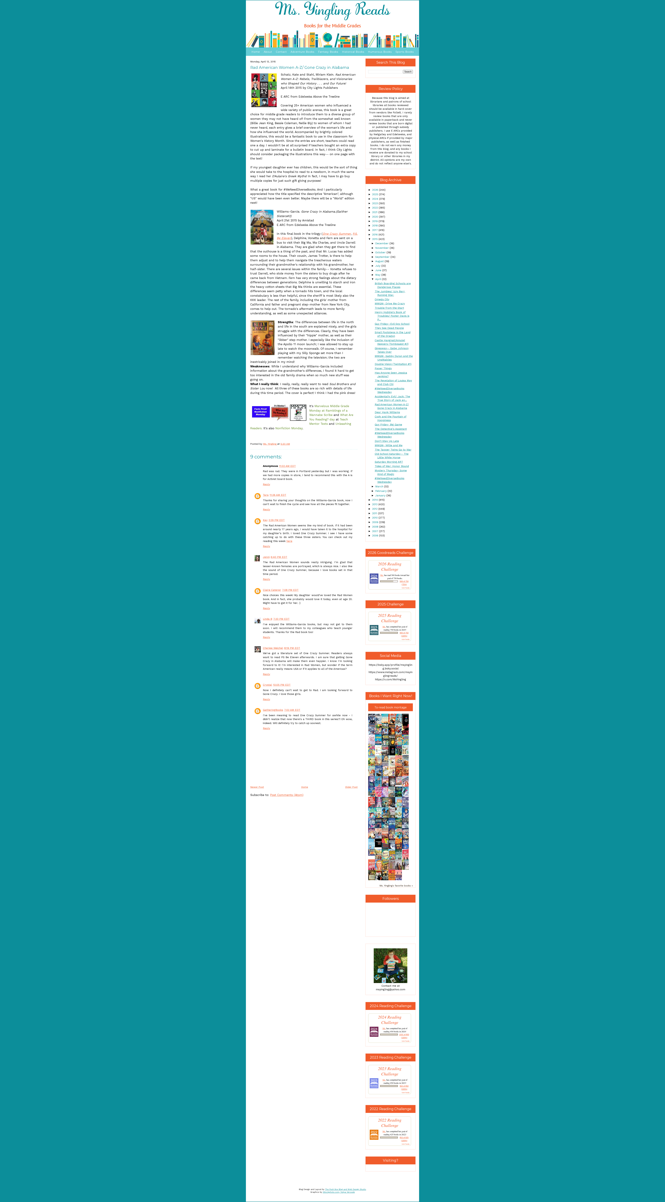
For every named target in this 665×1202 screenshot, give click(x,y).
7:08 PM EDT (290, 590)
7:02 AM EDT (292, 710)
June (378, 270)
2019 (375, 221)
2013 (375, 504)
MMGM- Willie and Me (388, 445)
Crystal (267, 684)
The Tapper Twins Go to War (393, 449)
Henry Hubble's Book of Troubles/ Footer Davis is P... (392, 316)
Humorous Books (380, 51)
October (381, 252)
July (378, 265)
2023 (375, 203)
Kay (265, 520)
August (380, 261)
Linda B (267, 619)
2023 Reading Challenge (389, 1071)
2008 (375, 526)
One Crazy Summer (337, 233)
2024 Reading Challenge (389, 1019)
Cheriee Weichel (273, 648)
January (380, 495)
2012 (375, 508)
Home (255, 51)
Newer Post (257, 787)
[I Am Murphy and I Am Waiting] (406, 754)
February (381, 491)
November (382, 247)
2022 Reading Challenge (389, 1122)
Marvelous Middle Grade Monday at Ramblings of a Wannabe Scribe (329, 410)
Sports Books (405, 51)
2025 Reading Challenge (389, 617)
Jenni (266, 557)
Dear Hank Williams (387, 412)
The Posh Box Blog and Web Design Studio (345, 1189)
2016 (375, 234)
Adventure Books (302, 51)
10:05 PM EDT (282, 684)
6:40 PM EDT (279, 557)
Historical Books (353, 51)
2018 (375, 225)
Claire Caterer (272, 590)
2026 (375, 189)
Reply (266, 484)
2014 (375, 499)
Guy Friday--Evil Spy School (392, 323)
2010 (375, 517)
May (378, 274)
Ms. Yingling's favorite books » (396, 885)
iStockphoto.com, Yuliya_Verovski (339, 1192)
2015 (375, 239)
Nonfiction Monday (289, 428)
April (378, 279)
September (383, 257)
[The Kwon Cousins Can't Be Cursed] (379, 846)
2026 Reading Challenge (389, 566)
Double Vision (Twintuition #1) (393, 364)
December (382, 243)
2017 (375, 230)
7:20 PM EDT (281, 619)
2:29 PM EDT (277, 520)
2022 (375, 207)
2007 (375, 531)
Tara (266, 495)
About (268, 51)
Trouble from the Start (389, 307)
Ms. (382, 575)
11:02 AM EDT (287, 466)
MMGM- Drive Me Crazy (390, 303)
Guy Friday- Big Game (388, 424)
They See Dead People (389, 328)
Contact (281, 51)
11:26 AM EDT (278, 495)
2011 (375, 513)
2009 (375, 522)
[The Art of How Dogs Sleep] (372, 854)
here (289, 541)
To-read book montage (390, 707)
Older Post (351, 787)
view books (406, 588)
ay (333, 419)
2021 (375, 212)
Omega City (382, 299)
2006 (375, 535)
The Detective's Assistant (391, 428)
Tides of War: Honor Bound (392, 466)
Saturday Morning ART (389, 461)
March (379, 486)
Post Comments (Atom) (286, 795)
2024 (375, 198)
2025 (375, 194)
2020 (375, 216)
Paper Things (383, 368)
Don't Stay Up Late (387, 441)
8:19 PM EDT (292, 648)
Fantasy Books (328, 51)
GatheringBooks (273, 710)
